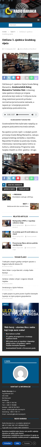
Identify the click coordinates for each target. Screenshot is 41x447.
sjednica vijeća (9, 189)
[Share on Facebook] (4, 78)
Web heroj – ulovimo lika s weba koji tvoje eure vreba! (19, 328)
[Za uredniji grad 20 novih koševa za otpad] (6, 234)
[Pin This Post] (18, 78)
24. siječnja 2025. (19, 236)
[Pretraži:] (20, 25)
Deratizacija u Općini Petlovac (12, 287)
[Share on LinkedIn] (13, 78)
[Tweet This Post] (9, 78)
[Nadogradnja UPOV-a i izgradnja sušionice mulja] (6, 223)
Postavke (27, 443)
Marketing (5, 412)
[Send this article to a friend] (22, 78)
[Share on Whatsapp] (31, 78)
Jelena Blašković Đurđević (27, 49)
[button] (38, 20)
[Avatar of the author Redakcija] (20, 379)
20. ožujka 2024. (18, 247)
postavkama (35, 437)
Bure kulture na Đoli (13, 334)
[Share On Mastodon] (36, 78)
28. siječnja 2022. (19, 225)
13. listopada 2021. (10, 49)
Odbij (17, 443)
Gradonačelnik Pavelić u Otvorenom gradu (21, 348)
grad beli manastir (15, 185)
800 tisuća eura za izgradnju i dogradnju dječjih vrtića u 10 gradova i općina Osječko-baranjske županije (20, 343)
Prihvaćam (7, 443)
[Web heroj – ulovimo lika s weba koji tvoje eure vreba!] (20, 322)
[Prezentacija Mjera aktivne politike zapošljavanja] (6, 245)
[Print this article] (27, 78)
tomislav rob (24, 189)
